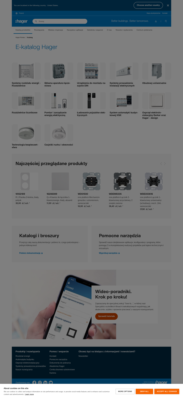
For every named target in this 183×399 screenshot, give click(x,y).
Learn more (29, 394)
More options (125, 391)
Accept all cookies (167, 391)
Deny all (144, 391)
